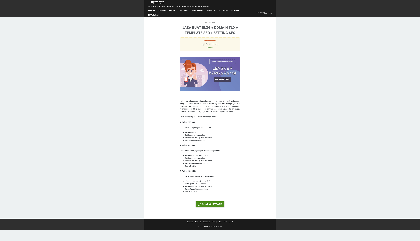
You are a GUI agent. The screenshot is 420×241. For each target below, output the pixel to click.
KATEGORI (235, 10)
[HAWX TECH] (158, 2)
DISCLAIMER (184, 10)
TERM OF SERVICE (213, 10)
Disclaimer (206, 222)
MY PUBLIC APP (153, 15)
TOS (225, 222)
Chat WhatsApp (212, 204)
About (231, 222)
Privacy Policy (216, 222)
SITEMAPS (162, 10)
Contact (198, 222)
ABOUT (225, 10)
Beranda (151, 10)
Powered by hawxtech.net (213, 226)
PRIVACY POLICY (198, 10)
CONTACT (172, 10)
